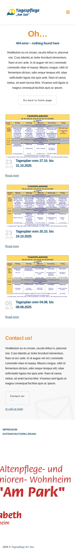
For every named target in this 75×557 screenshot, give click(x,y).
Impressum (10, 429)
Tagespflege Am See (22, 546)
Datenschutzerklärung (19, 434)
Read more (12, 175)
